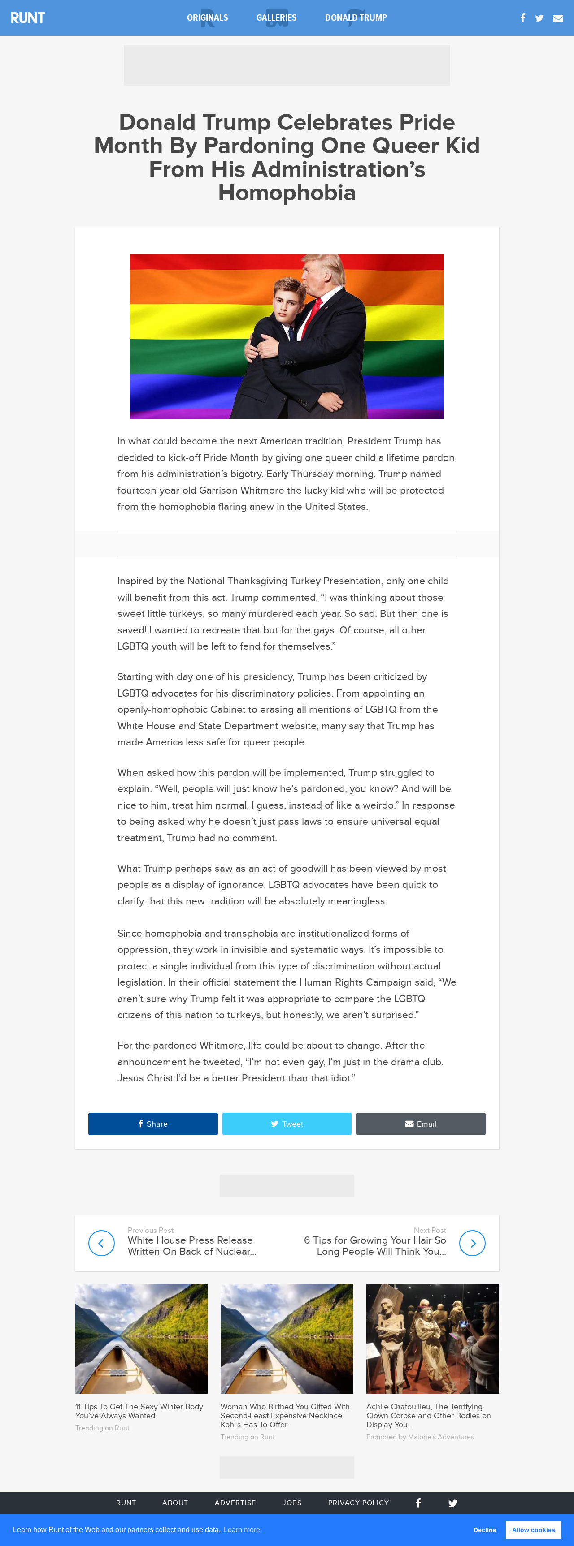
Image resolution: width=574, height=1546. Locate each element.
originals (207, 17)
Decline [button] (485, 1529)
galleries (277, 17)
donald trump (356, 17)
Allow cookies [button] (533, 1529)
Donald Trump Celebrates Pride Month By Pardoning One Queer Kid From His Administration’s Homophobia (287, 158)
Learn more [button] (242, 1529)
